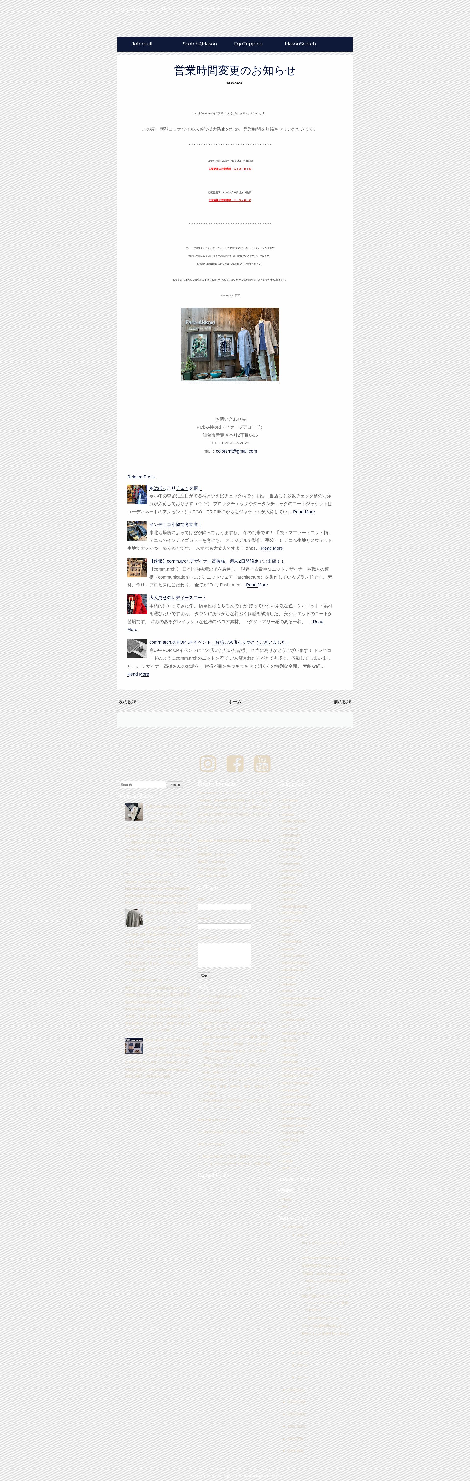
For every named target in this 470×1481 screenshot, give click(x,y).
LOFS (287, 1012)
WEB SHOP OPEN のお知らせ (168, 1040)
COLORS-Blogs (303, 9)
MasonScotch (300, 44)
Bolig (206, 1065)
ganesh (288, 949)
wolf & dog (290, 1140)
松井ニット (291, 1168)
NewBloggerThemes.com (265, 1476)
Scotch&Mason (200, 44)
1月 (300, 1377)
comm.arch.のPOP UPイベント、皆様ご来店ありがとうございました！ (219, 642)
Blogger (165, 1093)
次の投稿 (127, 702)
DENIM (288, 899)
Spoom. (288, 1111)
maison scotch (293, 1019)
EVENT (288, 934)
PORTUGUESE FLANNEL (302, 1069)
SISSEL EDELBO (295, 1097)
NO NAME (290, 1041)
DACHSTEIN (292, 871)
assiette (288, 814)
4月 (300, 1235)
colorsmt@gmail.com (236, 451)
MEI (285, 1026)
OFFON (288, 1048)
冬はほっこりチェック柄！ (175, 488)
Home (168, 9)
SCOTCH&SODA (295, 1083)
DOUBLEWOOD (294, 906)
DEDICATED (292, 885)
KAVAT (287, 991)
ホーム (235, 702)
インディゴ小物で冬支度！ (175, 524)
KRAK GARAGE (294, 1005)
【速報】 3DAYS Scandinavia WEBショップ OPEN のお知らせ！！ (325, 1281)
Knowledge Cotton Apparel (303, 998)
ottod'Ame (290, 1062)
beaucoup (290, 828)
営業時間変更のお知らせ (235, 70)
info (285, 1206)
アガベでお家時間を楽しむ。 (323, 1326)
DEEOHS (289, 892)
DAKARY (289, 878)
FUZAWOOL (292, 942)
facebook (211, 9)
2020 (292, 1227)
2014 (292, 1451)
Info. (188, 9)
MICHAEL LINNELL (297, 1034)
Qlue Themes (212, 1476)
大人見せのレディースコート (178, 597)
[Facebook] (235, 764)
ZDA (285, 1154)
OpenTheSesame (216, 1037)
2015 (292, 1439)
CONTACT (269, 9)
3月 (300, 1353)
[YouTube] (262, 764)
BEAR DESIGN (294, 821)
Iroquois (288, 977)
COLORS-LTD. (209, 1003)
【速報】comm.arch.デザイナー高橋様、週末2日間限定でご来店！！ (217, 561)
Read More (304, 511)
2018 (292, 1402)
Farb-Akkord (212, 1100)
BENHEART (291, 836)
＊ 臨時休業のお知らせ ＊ (147, 980)
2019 (292, 1390)
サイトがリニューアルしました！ (150, 874)
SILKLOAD (290, 1090)
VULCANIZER (293, 1133)
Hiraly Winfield (293, 956)
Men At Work (213, 1156)
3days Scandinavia (217, 1051)
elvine (287, 927)
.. (283, 793)
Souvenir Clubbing (296, 1104)
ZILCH (287, 1161)
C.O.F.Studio (292, 857)
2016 (292, 1426)
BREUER (289, 849)
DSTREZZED (292, 913)
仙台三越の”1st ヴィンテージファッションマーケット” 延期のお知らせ (325, 1303)
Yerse (286, 1147)
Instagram (240, 9)
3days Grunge (214, 1079)
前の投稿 (342, 702)
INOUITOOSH (293, 970)
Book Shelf (290, 842)
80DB (286, 807)
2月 (300, 1365)
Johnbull (142, 44)
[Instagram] (208, 764)
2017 (292, 1414)
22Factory (290, 800)
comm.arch (291, 864)
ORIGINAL (290, 1055)
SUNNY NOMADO (296, 1118)
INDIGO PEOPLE (295, 963)
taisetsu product (294, 1126)
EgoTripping (248, 44)
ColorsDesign (213, 1132)
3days (207, 1023)
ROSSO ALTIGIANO (298, 1076)
